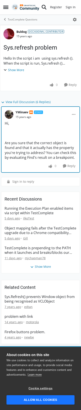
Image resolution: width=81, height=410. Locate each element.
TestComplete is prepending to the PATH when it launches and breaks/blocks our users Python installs (38, 250)
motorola (32, 322)
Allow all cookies (40, 400)
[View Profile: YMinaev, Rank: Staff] (9, 114)
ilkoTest (28, 218)
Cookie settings (40, 388)
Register (56, 7)
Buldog (21, 32)
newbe (29, 337)
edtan (28, 307)
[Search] (44, 7)
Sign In (71, 7)
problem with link (19, 316)
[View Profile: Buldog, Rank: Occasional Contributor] (8, 33)
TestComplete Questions (22, 19)
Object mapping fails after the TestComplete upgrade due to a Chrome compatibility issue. (40, 230)
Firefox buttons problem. (25, 332)
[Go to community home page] (25, 7)
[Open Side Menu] (6, 7)
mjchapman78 (35, 258)
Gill (25, 238)
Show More (16, 70)
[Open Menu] (75, 20)
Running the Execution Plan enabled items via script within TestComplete (39, 210)
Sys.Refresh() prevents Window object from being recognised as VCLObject (40, 299)
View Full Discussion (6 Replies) (28, 102)
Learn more (35, 374)
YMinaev (22, 112)
